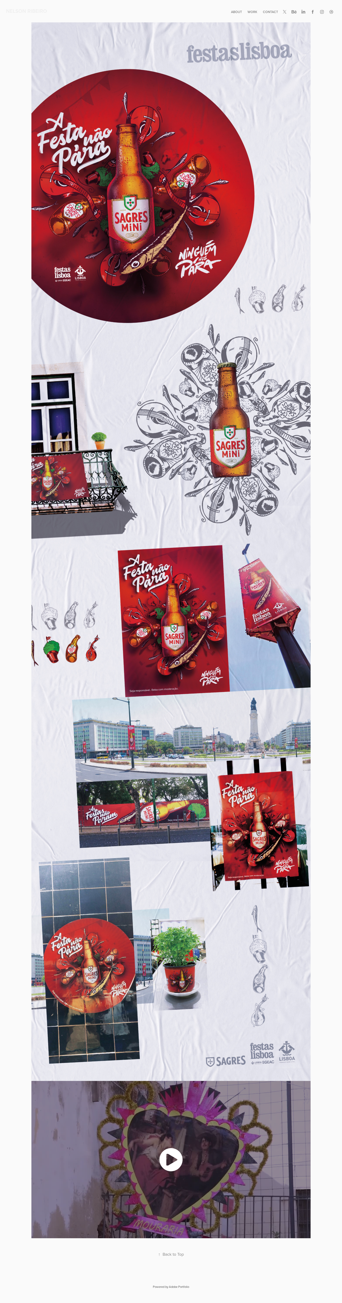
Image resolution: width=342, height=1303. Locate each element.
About (236, 12)
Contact (270, 12)
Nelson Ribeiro (26, 11)
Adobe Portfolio (179, 1287)
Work (252, 12)
